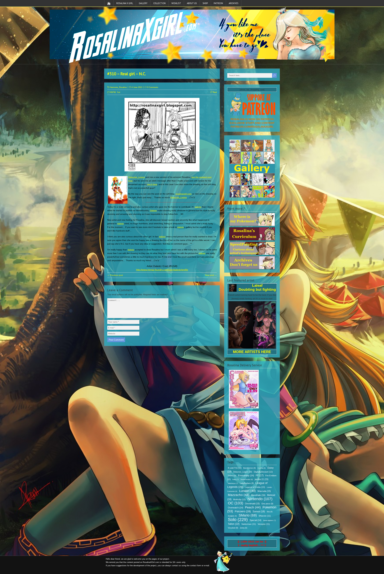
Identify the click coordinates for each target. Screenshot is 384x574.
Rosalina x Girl (124, 3)
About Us (192, 3)
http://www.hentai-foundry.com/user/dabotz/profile (162, 270)
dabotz (198, 207)
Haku (235, 479)
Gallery (143, 3)
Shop (205, 3)
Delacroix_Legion (136, 177)
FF (260, 475)
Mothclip (239, 499)
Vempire (264, 524)
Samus (259, 511)
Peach (253, 507)
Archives (233, 3)
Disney (232, 476)
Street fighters (269, 520)
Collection (159, 3)
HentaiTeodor (247, 479)
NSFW (113, 92)
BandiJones (249, 468)
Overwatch (235, 507)
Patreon (218, 3)
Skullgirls (232, 516)
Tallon (234, 524)
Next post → (211, 275)
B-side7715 (235, 468)
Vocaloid (233, 528)
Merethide (258, 495)
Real (215, 92)
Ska (270, 512)
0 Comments (152, 87)
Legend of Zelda (255, 487)
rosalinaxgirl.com (184, 194)
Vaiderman (248, 524)
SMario (248, 515)
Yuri (118, 92)
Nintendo (260, 499)
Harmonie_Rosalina (118, 87)
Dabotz (153, 210)
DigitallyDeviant (263, 472)
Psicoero (243, 511)
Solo (238, 519)
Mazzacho (238, 495)
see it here (152, 184)
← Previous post (115, 275)
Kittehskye (233, 483)
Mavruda (264, 491)
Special (255, 520)
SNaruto (265, 516)
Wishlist (176, 3)
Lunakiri (247, 490)
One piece (267, 504)
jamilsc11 (261, 479)
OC (235, 503)
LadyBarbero (247, 483)
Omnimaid (252, 503)
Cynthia (262, 468)
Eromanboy (246, 475)
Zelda (243, 528)
